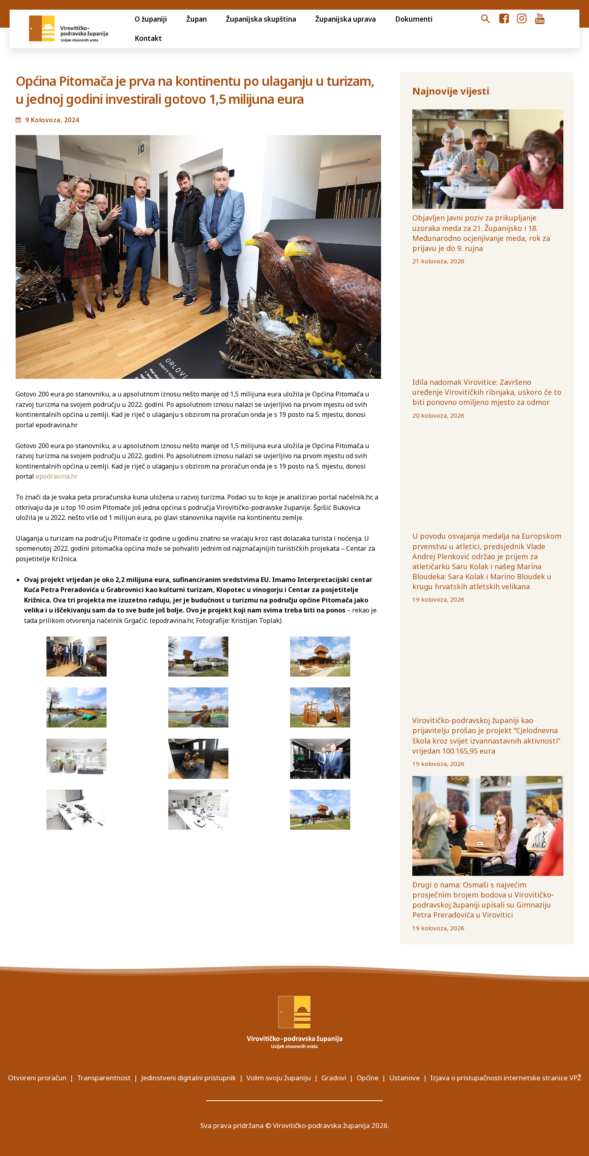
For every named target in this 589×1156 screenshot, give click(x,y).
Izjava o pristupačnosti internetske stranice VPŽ (505, 1077)
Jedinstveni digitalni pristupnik (188, 1077)
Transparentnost (104, 1077)
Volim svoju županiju (278, 1077)
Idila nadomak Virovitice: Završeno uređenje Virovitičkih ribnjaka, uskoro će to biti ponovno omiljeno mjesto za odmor (486, 392)
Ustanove (404, 1077)
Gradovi (333, 1077)
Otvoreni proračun (37, 1077)
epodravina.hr (57, 476)
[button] (485, 19)
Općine (368, 1077)
